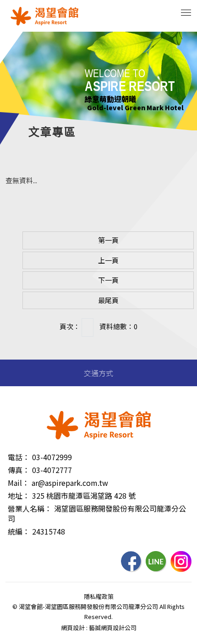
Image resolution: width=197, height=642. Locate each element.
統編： (19, 531)
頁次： (70, 326)
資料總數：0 (118, 326)
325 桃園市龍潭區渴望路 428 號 (84, 495)
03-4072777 (52, 470)
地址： (19, 495)
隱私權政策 (99, 596)
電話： (19, 457)
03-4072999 (52, 457)
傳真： (19, 470)
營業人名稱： (30, 508)
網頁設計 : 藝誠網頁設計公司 (99, 627)
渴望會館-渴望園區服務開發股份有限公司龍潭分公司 (44, 16)
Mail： (18, 483)
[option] (98, 81)
